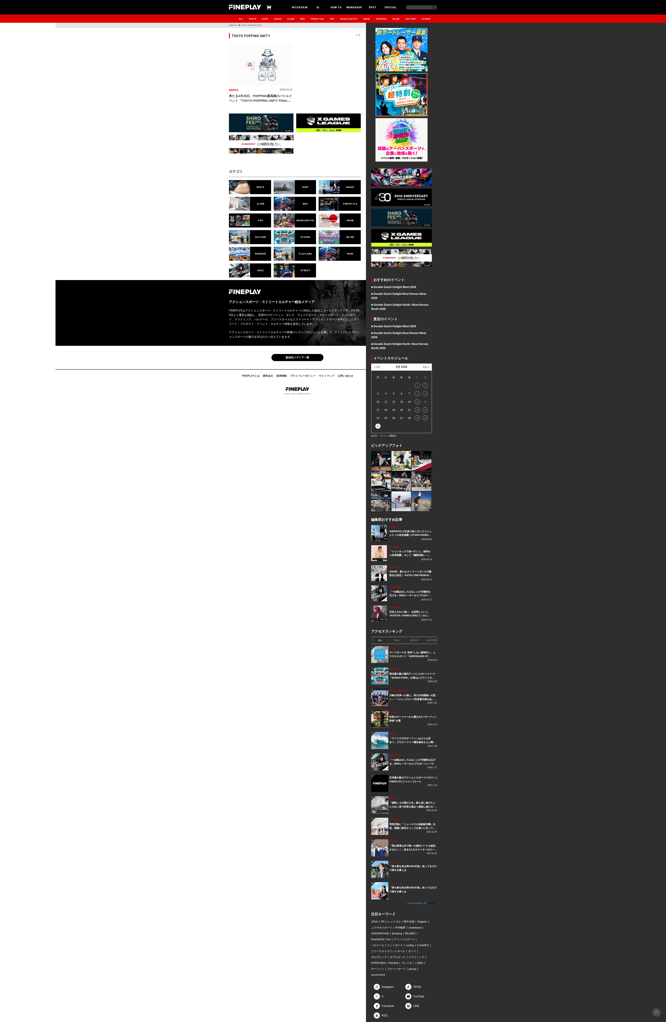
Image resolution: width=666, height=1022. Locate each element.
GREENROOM (380, 933)
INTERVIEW (300, 7)
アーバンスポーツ (404, 939)
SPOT (372, 7)
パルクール (377, 945)
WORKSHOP (354, 7)
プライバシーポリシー (303, 375)
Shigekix (422, 921)
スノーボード (395, 945)
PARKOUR (381, 19)
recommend (378, 974)
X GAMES (423, 945)
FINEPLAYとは (251, 375)
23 (425, 409)
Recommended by (415, 903)
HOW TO (336, 7)
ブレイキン (407, 962)
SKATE (252, 19)
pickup (412, 968)
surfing (410, 945)
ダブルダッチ (397, 957)
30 (425, 418)
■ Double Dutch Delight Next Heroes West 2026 (398, 295)
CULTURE (410, 19)
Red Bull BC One (381, 939)
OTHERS (426, 19)
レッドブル (394, 921)
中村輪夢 (400, 927)
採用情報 (281, 375)
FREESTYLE (317, 19)
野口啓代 (410, 933)
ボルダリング (379, 957)
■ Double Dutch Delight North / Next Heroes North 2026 (399, 306)
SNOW (366, 19)
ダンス (412, 951)
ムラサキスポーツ (381, 927)
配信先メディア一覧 (297, 357)
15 (417, 401)
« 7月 (377, 367)
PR (383, 921)
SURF (265, 19)
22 (417, 409)
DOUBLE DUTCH (348, 19)
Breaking (397, 933)
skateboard (415, 927)
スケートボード (396, 968)
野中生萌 (409, 921)
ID (318, 7)
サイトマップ (327, 375)
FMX (332, 19)
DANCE (278, 19)
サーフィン (377, 968)
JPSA (374, 921)
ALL (241, 19)
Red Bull (393, 962)
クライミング (416, 957)
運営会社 (268, 375)
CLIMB (290, 19)
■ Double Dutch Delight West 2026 (393, 287)
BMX (302, 19)
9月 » (426, 367)
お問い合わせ (345, 375)
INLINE (396, 19)
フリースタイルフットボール (388, 951)
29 (417, 418)
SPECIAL (391, 7)
